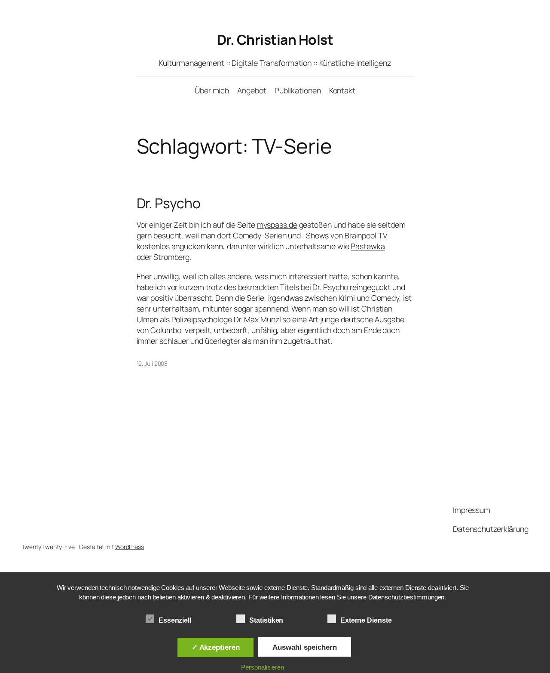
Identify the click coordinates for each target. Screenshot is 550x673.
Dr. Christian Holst (275, 39)
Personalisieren (262, 667)
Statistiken (266, 620)
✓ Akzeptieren (216, 647)
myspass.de (277, 224)
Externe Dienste (366, 620)
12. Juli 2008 (152, 363)
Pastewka (368, 246)
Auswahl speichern (304, 647)
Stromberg (171, 257)
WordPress (129, 547)
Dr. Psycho (169, 203)
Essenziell (175, 620)
